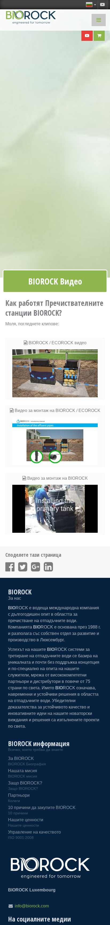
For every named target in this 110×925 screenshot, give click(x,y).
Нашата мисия (22, 773)
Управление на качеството (34, 835)
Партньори (19, 798)
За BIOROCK (27, 761)
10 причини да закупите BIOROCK (42, 810)
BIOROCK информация (38, 743)
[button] (90, 4)
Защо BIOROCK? (25, 786)
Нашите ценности (25, 822)
